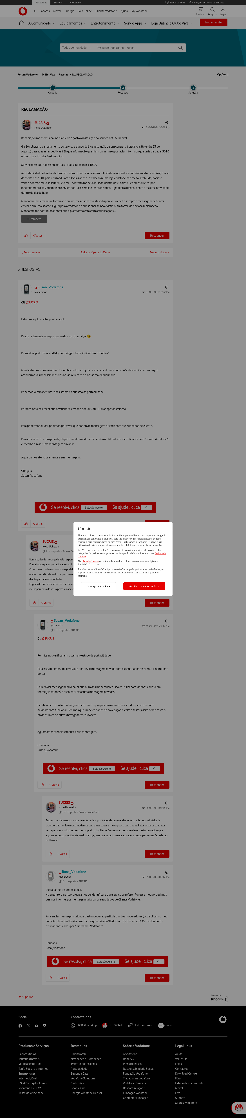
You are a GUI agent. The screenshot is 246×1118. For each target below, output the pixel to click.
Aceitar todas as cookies (144, 586)
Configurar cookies (98, 586)
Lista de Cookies (90, 561)
